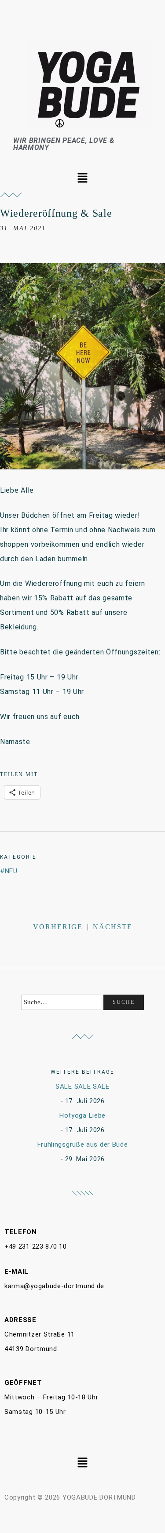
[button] (82, 178)
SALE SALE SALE (82, 1086)
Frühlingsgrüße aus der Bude (82, 1144)
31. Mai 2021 (23, 228)
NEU (11, 871)
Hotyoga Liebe (82, 1115)
